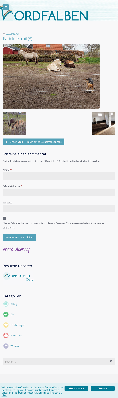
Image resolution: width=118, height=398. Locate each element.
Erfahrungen (17, 325)
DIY (12, 314)
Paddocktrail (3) (17, 38)
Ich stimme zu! (76, 388)
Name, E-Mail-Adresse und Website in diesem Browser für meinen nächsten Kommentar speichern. (53, 225)
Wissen (14, 346)
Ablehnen (103, 388)
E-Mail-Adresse (12, 186)
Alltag (13, 304)
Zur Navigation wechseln (6, 7)
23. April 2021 (12, 33)
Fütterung (16, 335)
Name (7, 170)
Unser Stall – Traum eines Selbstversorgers (35, 142)
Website (7, 202)
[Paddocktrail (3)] (59, 76)
